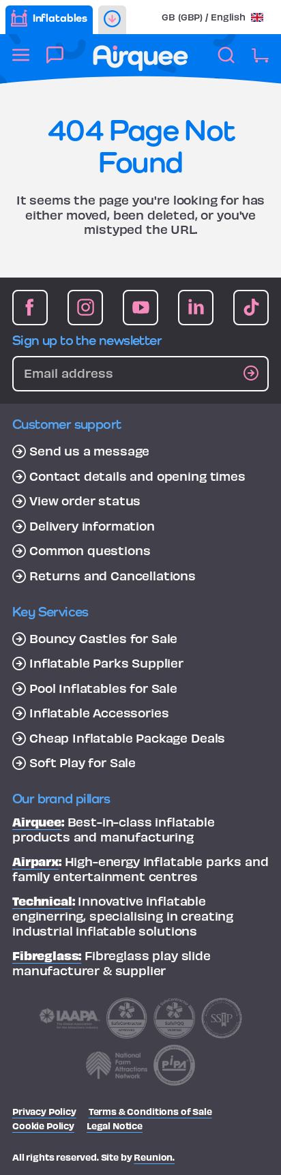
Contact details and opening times (137, 476)
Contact (54, 62)
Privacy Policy (44, 1111)
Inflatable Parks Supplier (106, 662)
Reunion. (154, 1157)
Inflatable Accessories (98, 712)
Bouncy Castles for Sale (103, 638)
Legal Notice (115, 1125)
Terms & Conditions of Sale (150, 1111)
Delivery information (92, 525)
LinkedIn (195, 307)
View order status (84, 500)
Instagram (85, 307)
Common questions (89, 550)
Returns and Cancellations (112, 575)
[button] (212, 17)
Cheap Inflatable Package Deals (127, 737)
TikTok (251, 307)
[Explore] (112, 19)
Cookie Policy (43, 1125)
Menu (20, 62)
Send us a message (89, 450)
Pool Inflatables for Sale (103, 688)
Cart (260, 62)
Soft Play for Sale (82, 762)
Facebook (30, 307)
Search (226, 62)
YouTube (140, 307)
